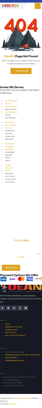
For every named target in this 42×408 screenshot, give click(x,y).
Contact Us (31, 268)
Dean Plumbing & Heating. (21, 398)
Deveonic (12, 404)
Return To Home (22, 71)
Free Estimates (11, 268)
